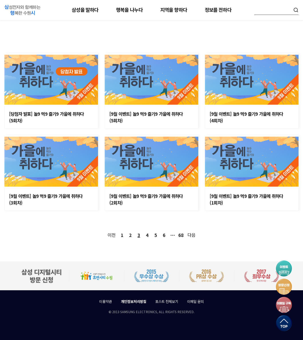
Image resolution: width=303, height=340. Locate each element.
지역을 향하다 (173, 9)
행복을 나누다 (129, 9)
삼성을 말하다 (85, 9)
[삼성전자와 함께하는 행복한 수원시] (22, 10)
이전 (112, 235)
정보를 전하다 (218, 9)
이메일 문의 (195, 301)
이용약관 (105, 301)
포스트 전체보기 (166, 301)
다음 (191, 235)
